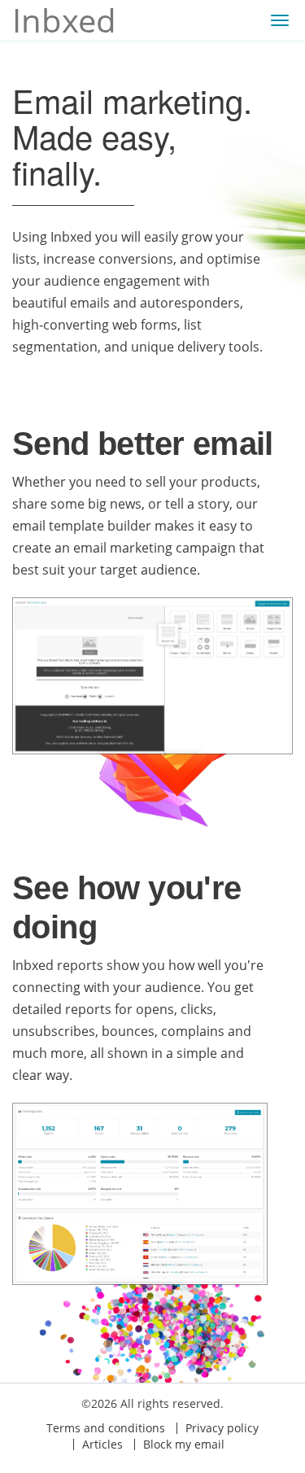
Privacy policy (222, 1428)
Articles (102, 1444)
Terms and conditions (105, 1428)
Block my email (183, 1444)
